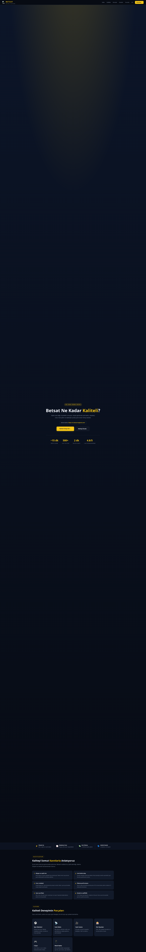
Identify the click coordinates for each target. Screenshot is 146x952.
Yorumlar (127, 2)
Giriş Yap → (139, 2)
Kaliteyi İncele (82, 429)
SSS (132, 2)
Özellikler (109, 2)
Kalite (103, 2)
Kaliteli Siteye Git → (65, 429)
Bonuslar (115, 2)
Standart (121, 2)
